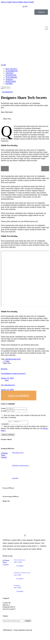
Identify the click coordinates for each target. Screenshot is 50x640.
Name (3, 408)
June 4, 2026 (17, 575)
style (19, 359)
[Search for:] (14, 621)
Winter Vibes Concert (17, 452)
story (15, 359)
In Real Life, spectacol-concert (20, 465)
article (7, 359)
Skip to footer (29, 2)
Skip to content (6, 2)
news (12, 359)
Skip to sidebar (17, 2)
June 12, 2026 (18, 562)
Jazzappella (15, 478)
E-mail (3, 411)
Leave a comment (18, 395)
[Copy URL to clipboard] (35, 120)
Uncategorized (7, 92)
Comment (4, 424)
